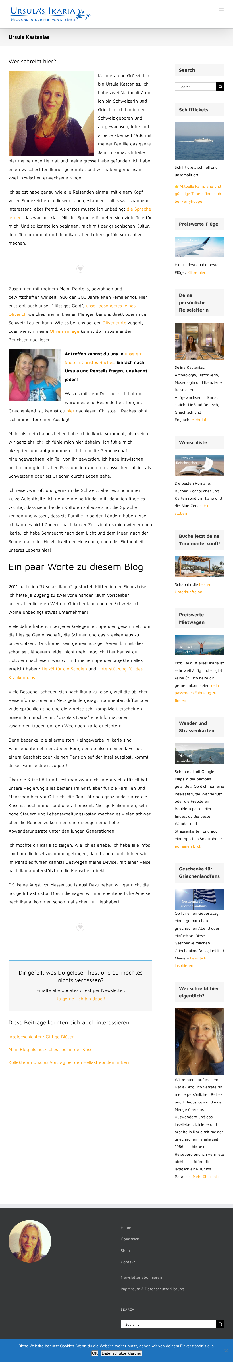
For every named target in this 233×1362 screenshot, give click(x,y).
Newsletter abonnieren (141, 1277)
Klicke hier (196, 272)
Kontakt (128, 1261)
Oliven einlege (64, 331)
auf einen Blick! (189, 846)
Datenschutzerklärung (121, 1353)
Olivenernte (114, 322)
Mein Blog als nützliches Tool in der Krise (51, 1049)
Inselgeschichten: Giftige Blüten (41, 1036)
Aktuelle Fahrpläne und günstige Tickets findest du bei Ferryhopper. (198, 194)
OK (95, 1353)
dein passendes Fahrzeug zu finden (197, 693)
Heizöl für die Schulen (64, 668)
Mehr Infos (201, 419)
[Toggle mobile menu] (221, 9)
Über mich (130, 1238)
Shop (125, 1250)
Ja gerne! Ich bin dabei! (80, 998)
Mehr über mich (207, 1176)
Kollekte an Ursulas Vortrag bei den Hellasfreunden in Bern (69, 1062)
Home (126, 1227)
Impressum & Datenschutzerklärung (152, 1288)
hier (70, 410)
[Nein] (226, 1350)
